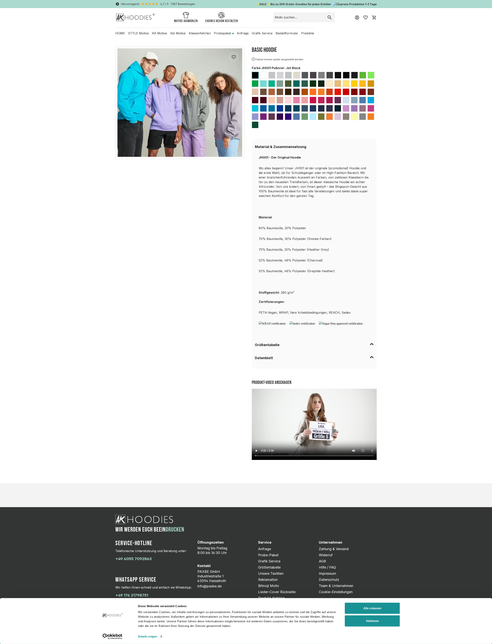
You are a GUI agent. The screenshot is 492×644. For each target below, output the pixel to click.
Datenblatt (264, 358)
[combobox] (299, 17)
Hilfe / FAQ (327, 567)
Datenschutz (329, 580)
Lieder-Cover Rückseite (277, 592)
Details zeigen (147, 636)
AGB (322, 561)
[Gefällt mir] (233, 57)
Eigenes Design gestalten (221, 21)
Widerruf (326, 555)
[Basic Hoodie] (180, 102)
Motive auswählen (186, 21)
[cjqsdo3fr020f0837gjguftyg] (302, 323)
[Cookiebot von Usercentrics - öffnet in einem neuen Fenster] (112, 636)
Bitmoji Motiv (268, 586)
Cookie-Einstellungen (336, 592)
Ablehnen (372, 620)
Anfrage (264, 549)
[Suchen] (330, 17)
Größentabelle (267, 345)
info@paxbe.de (209, 586)
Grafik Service (269, 561)
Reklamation (268, 580)
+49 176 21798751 (131, 595)
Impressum (327, 573)
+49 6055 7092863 (133, 558)
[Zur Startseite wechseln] (135, 17)
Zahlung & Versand (334, 549)
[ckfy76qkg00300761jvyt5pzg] (341, 323)
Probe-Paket (268, 555)
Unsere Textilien (270, 573)
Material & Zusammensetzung (280, 147)
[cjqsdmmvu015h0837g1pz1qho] (272, 323)
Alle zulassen (372, 608)
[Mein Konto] (357, 17)
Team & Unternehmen (336, 586)
